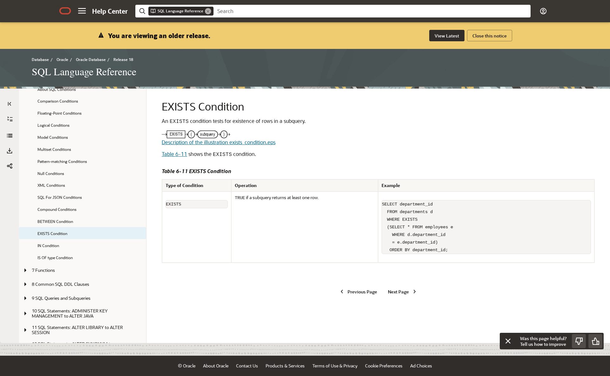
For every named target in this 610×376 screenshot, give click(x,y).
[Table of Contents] (9, 104)
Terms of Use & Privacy (334, 365)
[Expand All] (10, 119)
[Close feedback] (508, 341)
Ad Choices (421, 365)
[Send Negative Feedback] (579, 341)
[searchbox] (372, 11)
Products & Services (285, 365)
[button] (82, 11)
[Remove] (208, 11)
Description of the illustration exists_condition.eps (218, 142)
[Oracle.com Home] (65, 10)
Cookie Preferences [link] (384, 365)
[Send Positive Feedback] (595, 341)
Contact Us (247, 365)
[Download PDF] (9, 151)
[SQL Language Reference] (9, 135)
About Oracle (215, 365)
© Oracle (186, 365)
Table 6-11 (174, 154)
